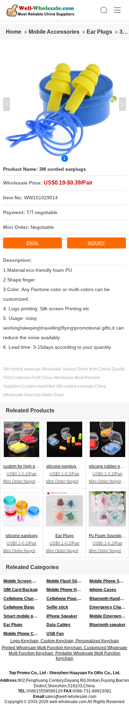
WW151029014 (41, 197)
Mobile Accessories (54, 32)
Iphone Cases (102, 589)
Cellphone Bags (18, 607)
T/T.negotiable (41, 212)
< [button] (7, 104)
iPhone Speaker (61, 616)
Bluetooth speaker (107, 624)
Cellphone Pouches (65, 598)
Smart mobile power (23, 616)
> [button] (122, 104)
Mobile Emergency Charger (109, 616)
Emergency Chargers (109, 607)
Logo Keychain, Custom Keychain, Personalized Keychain (64, 640)
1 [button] (64, 158)
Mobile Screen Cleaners (23, 581)
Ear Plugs (99, 32)
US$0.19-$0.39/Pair (68, 183)
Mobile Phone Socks (109, 581)
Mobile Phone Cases (23, 633)
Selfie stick (57, 607)
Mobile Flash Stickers (66, 581)
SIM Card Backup (20, 589)
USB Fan (55, 633)
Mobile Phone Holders (66, 589)
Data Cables (58, 624)
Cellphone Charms (21, 598)
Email (32, 243)
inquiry (96, 243)
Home (13, 32)
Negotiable (42, 227)
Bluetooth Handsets (108, 598)
